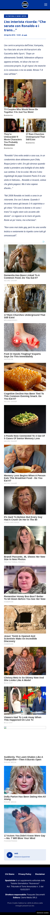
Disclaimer (40, 874)
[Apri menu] (45, 4)
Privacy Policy (24, 874)
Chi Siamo (9, 874)
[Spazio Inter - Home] (25, 4)
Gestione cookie (43, 913)
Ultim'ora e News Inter (16, 16)
